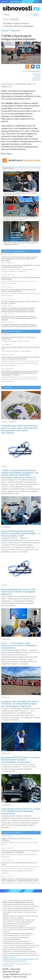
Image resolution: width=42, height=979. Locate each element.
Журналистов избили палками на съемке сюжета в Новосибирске (18, 338)
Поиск (35, 14)
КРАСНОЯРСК (15, 2)
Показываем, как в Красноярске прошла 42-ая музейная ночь (20, 348)
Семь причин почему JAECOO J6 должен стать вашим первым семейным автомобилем (20, 811)
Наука (4, 466)
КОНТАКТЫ (13, 891)
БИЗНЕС (38, 76)
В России (24, 23)
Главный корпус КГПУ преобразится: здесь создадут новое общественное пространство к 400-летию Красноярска (19, 258)
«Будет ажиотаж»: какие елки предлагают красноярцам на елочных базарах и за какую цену (20, 358)
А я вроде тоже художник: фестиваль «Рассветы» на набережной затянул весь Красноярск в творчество (19, 703)
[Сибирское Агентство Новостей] (21, 8)
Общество (18, 26)
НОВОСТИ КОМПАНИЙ (15, 251)
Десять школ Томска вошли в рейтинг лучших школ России (19, 863)
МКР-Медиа (15, 19)
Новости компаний (9, 422)
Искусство (6, 697)
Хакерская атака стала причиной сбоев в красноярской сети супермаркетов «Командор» (20, 851)
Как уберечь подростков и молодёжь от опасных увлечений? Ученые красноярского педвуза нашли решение (19, 318)
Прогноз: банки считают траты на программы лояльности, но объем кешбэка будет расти (21, 266)
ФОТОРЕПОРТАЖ (12, 331)
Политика (8, 26)
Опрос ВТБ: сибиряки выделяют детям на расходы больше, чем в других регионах (18, 290)
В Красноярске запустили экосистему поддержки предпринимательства (21, 243)
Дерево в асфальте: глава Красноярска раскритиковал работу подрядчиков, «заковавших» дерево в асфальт (20, 880)
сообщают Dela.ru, (12, 103)
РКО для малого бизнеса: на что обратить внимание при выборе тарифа (20, 278)
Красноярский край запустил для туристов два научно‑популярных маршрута (18, 591)
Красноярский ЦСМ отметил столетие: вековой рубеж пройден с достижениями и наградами (20, 759)
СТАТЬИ (7, 387)
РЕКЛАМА (29, 891)
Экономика (28, 26)
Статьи (6, 19)
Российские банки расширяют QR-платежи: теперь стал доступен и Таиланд (20, 302)
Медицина (6, 527)
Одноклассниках (31, 160)
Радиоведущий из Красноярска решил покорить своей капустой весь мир (20, 194)
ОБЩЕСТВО (37, 74)
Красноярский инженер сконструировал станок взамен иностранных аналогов (20, 218)
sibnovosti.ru (34, 910)
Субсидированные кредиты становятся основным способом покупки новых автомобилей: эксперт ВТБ (19, 325)
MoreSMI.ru (9, 966)
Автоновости (7, 805)
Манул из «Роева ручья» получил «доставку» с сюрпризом (17, 839)
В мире (16, 23)
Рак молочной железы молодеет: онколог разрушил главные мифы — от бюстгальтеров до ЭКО (21, 533)
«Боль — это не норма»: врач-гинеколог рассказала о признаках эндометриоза (19, 645)
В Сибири (8, 23)
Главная (4, 30)
